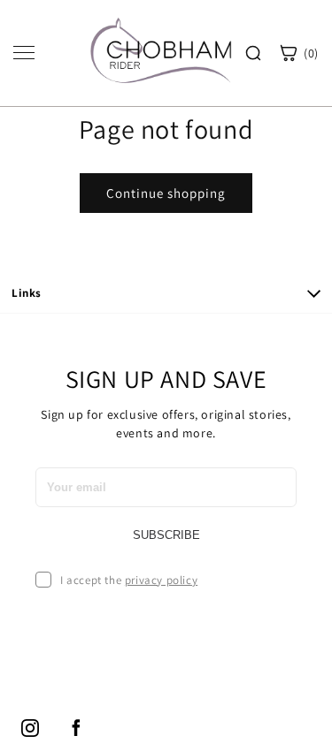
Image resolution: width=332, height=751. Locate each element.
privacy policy (161, 580)
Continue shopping (166, 193)
